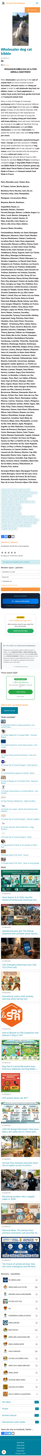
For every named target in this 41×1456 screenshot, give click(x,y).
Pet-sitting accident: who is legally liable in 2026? (18, 1197)
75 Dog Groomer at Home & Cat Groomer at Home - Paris (19, 846)
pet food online (13, 496)
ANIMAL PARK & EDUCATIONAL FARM (22, 1337)
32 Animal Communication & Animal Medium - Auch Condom (19, 792)
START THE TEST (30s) (20, 631)
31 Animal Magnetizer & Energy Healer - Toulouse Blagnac (19, 736)
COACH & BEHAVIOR (22, 1351)
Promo (7, 65)
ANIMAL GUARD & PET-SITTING (22, 1287)
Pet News (6, 1402)
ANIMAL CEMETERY (22, 1323)
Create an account (5, 585)
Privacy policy (20, 1451)
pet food (26, 493)
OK (21, 589)
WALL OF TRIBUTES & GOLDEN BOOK (22, 1394)
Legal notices (20, 1442)
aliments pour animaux (28, 517)
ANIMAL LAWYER (22, 1372)
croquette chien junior (24, 526)
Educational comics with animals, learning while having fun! (18, 997)
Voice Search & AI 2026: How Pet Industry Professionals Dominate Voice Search (20, 898)
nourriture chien (6, 523)
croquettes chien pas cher (9, 529)
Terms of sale (21, 1448)
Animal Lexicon (9, 1415)
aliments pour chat (20, 520)
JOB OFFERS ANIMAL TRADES (22, 1380)
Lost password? (13, 585)
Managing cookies (20, 1453)
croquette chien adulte (29, 523)
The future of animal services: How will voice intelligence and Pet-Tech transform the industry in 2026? (18, 1265)
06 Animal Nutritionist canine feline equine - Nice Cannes (19, 746)
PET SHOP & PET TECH (22, 1301)
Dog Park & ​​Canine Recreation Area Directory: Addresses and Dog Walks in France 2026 (20, 1067)
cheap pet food (17, 493)
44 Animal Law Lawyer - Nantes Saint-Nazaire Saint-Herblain (19, 810)
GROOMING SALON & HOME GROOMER (22, 1294)
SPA (22, 1308)
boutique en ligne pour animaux (11, 505)
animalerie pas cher (20, 499)
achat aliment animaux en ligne (10, 517)
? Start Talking (20, 692)
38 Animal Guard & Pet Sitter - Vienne (14, 855)
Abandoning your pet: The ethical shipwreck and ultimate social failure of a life (19, 932)
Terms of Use (20, 1445)
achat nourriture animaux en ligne (11, 514)
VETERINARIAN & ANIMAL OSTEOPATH (22, 1315)
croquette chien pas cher (9, 526)
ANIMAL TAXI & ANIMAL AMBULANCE (22, 1365)
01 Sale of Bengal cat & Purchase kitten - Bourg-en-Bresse (19, 782)
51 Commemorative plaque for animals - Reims (17, 773)
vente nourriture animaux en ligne (11, 508)
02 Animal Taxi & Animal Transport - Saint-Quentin (19, 765)
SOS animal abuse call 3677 (15, 1098)
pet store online (17, 490)
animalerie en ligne (7, 499)
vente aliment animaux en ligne (11, 511)
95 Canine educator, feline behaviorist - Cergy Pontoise (17, 828)
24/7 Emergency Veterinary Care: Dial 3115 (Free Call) (19, 966)
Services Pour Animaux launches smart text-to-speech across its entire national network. (20, 1164)
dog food (34, 493)
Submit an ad (9, 710)
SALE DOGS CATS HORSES (22, 1387)
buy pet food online (25, 496)
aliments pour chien (7, 520)
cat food (4, 496)
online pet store (6, 490)
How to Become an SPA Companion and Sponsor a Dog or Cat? (20, 1034)
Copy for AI (33, 10)
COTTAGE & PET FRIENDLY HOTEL (22, 1358)
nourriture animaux (33, 520)
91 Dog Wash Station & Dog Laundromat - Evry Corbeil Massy (18, 726)
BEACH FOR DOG (22, 1330)
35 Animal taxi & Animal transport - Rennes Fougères (20, 819)
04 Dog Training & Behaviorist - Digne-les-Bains (18, 801)
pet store (27, 490)
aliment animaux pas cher (27, 502)
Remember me (7, 581)
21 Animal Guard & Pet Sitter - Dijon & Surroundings (20, 863)
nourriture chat (17, 523)
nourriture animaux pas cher (10, 502)
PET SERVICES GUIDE (22, 1280)
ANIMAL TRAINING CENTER (22, 1344)
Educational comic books (13, 1422)
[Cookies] (4, 1452)
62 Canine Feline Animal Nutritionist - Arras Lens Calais (18, 756)
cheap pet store (6, 493)
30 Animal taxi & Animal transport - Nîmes (16, 837)
